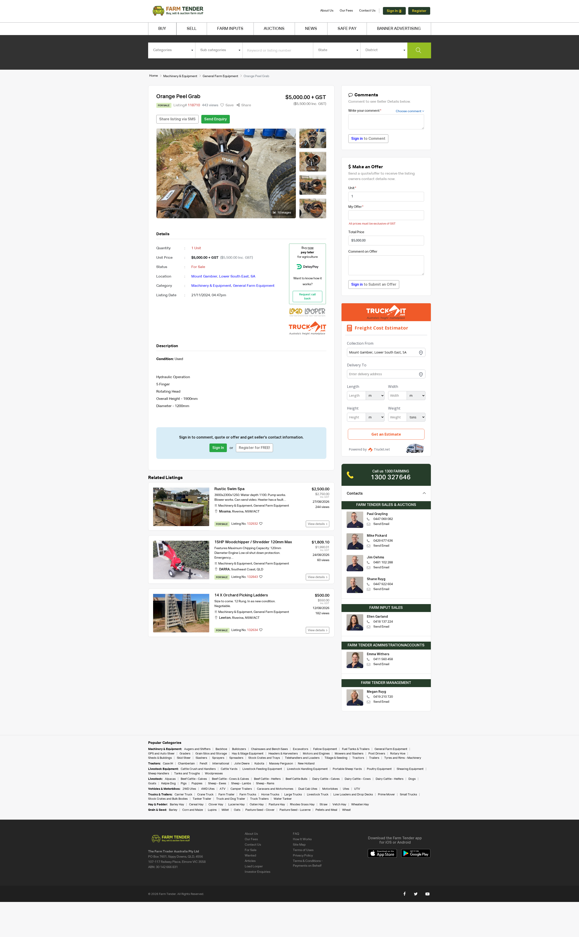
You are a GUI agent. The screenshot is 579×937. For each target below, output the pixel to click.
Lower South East (234, 276)
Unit (351, 188)
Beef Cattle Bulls (296, 779)
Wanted (250, 855)
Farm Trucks (248, 794)
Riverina (238, 511)
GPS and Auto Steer (161, 753)
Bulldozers (239, 749)
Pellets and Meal (326, 810)
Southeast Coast (243, 569)
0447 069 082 (383, 519)
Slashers (201, 758)
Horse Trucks (270, 794)
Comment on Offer (362, 251)
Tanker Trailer (202, 798)
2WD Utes (189, 789)
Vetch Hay (339, 804)
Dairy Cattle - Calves (326, 779)
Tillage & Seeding (336, 758)
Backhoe (221, 749)
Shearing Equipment (410, 769)
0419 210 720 (383, 696)
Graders (185, 753)
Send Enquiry (215, 119)
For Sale (250, 850)
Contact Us (367, 10)
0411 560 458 (383, 659)
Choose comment (409, 111)
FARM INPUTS (230, 29)
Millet (225, 810)
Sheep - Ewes (217, 783)
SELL (192, 29)
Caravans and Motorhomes (275, 789)
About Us (326, 10)
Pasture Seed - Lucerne (295, 810)
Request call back (307, 296)
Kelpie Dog (168, 783)
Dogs (412, 779)
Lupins (212, 810)
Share (245, 105)
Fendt (203, 763)
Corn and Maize (192, 810)
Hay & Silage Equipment (247, 753)
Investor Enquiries (257, 871)
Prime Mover (386, 794)
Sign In (393, 11)
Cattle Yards (229, 769)
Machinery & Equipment (180, 76)
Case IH (168, 763)
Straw (323, 804)
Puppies (197, 783)
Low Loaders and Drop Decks (353, 794)
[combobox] (171, 50)
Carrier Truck (183, 794)
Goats (152, 783)
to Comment (368, 139)
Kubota (259, 763)
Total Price (356, 232)
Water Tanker (283, 798)
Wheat (346, 810)
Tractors (358, 758)
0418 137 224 (383, 621)
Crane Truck (205, 794)
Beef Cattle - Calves (194, 779)
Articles (250, 861)
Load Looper (254, 866)
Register (419, 11)
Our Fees (346, 10)
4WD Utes (208, 789)
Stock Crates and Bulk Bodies (168, 798)
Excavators (300, 749)
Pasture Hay (277, 804)
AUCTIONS (274, 29)
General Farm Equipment (220, 76)
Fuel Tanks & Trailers (356, 749)
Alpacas (170, 779)
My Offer (355, 207)
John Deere (241, 763)
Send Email (381, 524)
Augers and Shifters (197, 749)
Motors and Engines (316, 753)
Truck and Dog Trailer (230, 798)
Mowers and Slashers (349, 753)
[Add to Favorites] (260, 524)
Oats (237, 810)
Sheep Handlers (158, 773)
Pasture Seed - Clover (260, 810)
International (220, 763)
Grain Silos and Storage (211, 753)
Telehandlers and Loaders (302, 758)
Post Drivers (376, 753)
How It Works (302, 839)
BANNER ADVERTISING (399, 29)
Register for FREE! (254, 448)
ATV (222, 789)
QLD (260, 569)
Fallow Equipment (325, 749)
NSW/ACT (252, 511)
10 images (284, 212)
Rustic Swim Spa (229, 489)
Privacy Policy (303, 855)
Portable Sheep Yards (347, 769)
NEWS (311, 29)
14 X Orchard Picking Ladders (241, 595)
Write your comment (364, 110)
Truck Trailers (259, 798)
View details (317, 524)
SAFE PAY (347, 29)
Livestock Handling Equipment (307, 769)
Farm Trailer (226, 794)
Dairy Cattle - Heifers (389, 779)
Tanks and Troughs (187, 773)
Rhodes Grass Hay (302, 804)
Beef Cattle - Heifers (267, 779)
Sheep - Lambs (241, 783)
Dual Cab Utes (307, 789)
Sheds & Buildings (160, 758)
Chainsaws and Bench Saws (269, 749)
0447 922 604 (383, 584)
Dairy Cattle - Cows (358, 779)
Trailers (374, 758)
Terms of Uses (303, 850)
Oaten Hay (257, 804)
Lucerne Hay (236, 804)
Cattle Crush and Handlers (198, 769)
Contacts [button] (355, 494)
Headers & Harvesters (283, 753)
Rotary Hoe (397, 753)
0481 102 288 (383, 562)
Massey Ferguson (281, 763)
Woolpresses (214, 773)
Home (153, 75)
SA (253, 276)
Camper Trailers (241, 789)
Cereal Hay (196, 804)
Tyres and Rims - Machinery (402, 758)
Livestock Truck (317, 794)
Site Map (299, 844)
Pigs (184, 783)
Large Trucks (293, 794)
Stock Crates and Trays (264, 758)
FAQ (296, 833)
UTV (357, 789)
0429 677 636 (383, 540)
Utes (346, 789)
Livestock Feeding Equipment (262, 769)
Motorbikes (330, 789)
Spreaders (236, 758)
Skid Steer (184, 758)
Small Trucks (408, 794)
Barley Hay (177, 804)
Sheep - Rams (265, 783)
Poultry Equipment (379, 769)
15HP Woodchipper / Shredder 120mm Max (253, 542)
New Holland (306, 763)
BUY (162, 29)
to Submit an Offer (373, 285)
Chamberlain (186, 763)
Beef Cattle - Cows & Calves (230, 779)
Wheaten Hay (360, 804)
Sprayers (218, 758)
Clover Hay (216, 804)
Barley (173, 810)
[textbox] (171, 50)
